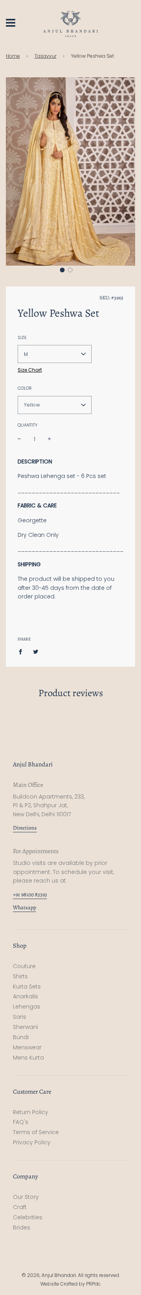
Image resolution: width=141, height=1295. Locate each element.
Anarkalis (25, 996)
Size (22, 337)
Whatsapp (24, 907)
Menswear (27, 1047)
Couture (24, 966)
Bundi (21, 1037)
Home (13, 56)
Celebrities (27, 1217)
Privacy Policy (32, 1142)
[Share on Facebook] (22, 651)
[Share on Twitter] (36, 651)
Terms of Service (36, 1132)
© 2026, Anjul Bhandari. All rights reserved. (71, 1275)
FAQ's (20, 1122)
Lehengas (26, 1006)
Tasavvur (45, 56)
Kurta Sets (27, 986)
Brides (21, 1227)
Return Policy (30, 1112)
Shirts (20, 976)
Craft (20, 1207)
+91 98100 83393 (30, 894)
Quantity (28, 425)
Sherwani (25, 1027)
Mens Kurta (28, 1058)
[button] (62, 270)
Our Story (26, 1197)
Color (25, 388)
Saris (19, 1017)
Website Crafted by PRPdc (70, 1283)
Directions (25, 828)
